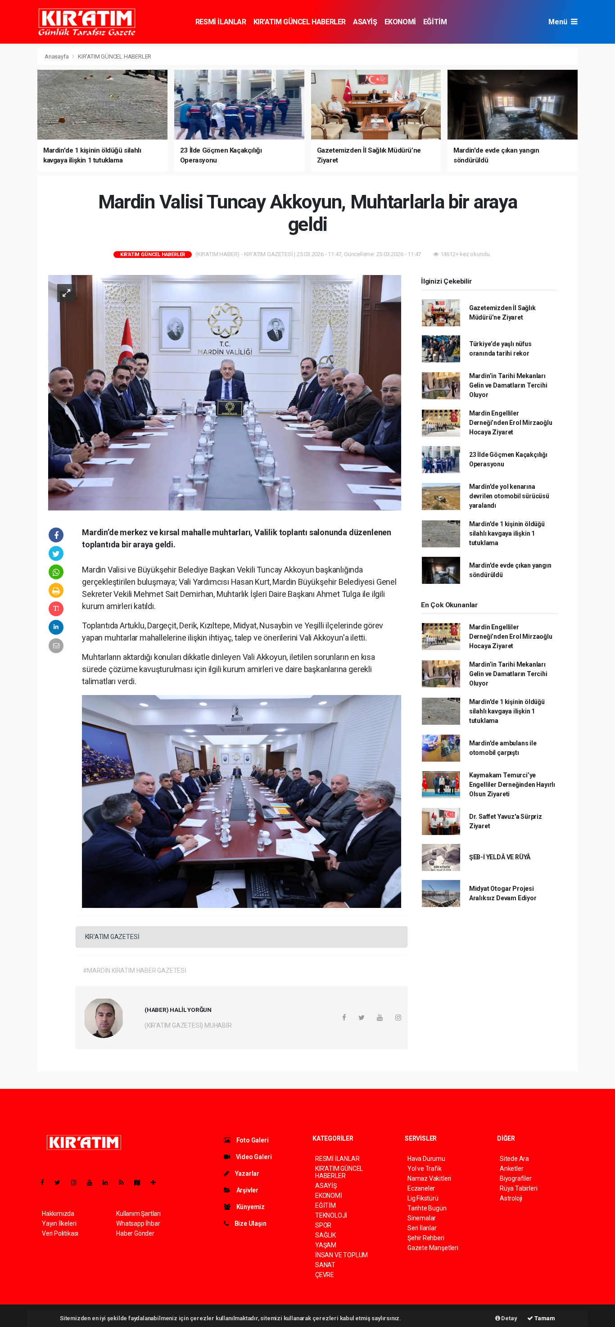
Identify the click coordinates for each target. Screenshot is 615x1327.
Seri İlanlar (422, 1228)
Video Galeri (253, 1156)
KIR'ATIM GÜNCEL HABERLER (299, 22)
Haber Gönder (135, 1233)
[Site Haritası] (141, 1182)
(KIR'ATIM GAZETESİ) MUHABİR (188, 1025)
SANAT (325, 1264)
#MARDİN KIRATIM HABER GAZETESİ (134, 970)
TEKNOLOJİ (331, 1215)
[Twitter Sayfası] (61, 1182)
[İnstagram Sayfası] (77, 1182)
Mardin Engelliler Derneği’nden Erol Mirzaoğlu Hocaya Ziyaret (510, 423)
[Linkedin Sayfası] (109, 1182)
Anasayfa (57, 56)
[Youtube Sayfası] (93, 1182)
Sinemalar (421, 1218)
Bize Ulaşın (250, 1223)
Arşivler (246, 1190)
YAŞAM (325, 1245)
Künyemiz (250, 1206)
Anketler (511, 1168)
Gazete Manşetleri (432, 1247)
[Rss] (125, 1182)
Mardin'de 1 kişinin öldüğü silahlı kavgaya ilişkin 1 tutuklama (507, 533)
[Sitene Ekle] (157, 1182)
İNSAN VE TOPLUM (341, 1255)
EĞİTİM (435, 22)
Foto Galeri (252, 1140)
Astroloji (511, 1198)
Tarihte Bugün (427, 1208)
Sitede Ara (514, 1158)
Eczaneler (421, 1188)
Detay (508, 1318)
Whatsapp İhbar (138, 1223)
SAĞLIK (325, 1235)
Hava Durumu (426, 1158)
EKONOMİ (400, 22)
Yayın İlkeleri (59, 1223)
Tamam (544, 1318)
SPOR (323, 1225)
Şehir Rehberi (425, 1237)
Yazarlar (246, 1173)
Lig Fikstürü (423, 1198)
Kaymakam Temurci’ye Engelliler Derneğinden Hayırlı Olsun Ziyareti (512, 785)
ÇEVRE (324, 1274)
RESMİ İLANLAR (220, 22)
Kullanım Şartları (138, 1213)
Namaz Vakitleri (429, 1178)
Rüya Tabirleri (518, 1188)
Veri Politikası (60, 1233)
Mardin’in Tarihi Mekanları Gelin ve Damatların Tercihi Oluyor (508, 385)
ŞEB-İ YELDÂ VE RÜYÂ (499, 857)
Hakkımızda (58, 1213)
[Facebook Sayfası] (46, 1182)
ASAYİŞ (365, 22)
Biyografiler (516, 1178)
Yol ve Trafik (424, 1168)
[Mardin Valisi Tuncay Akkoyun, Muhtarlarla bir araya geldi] (224, 392)
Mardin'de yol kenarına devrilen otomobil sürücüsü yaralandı (509, 496)
